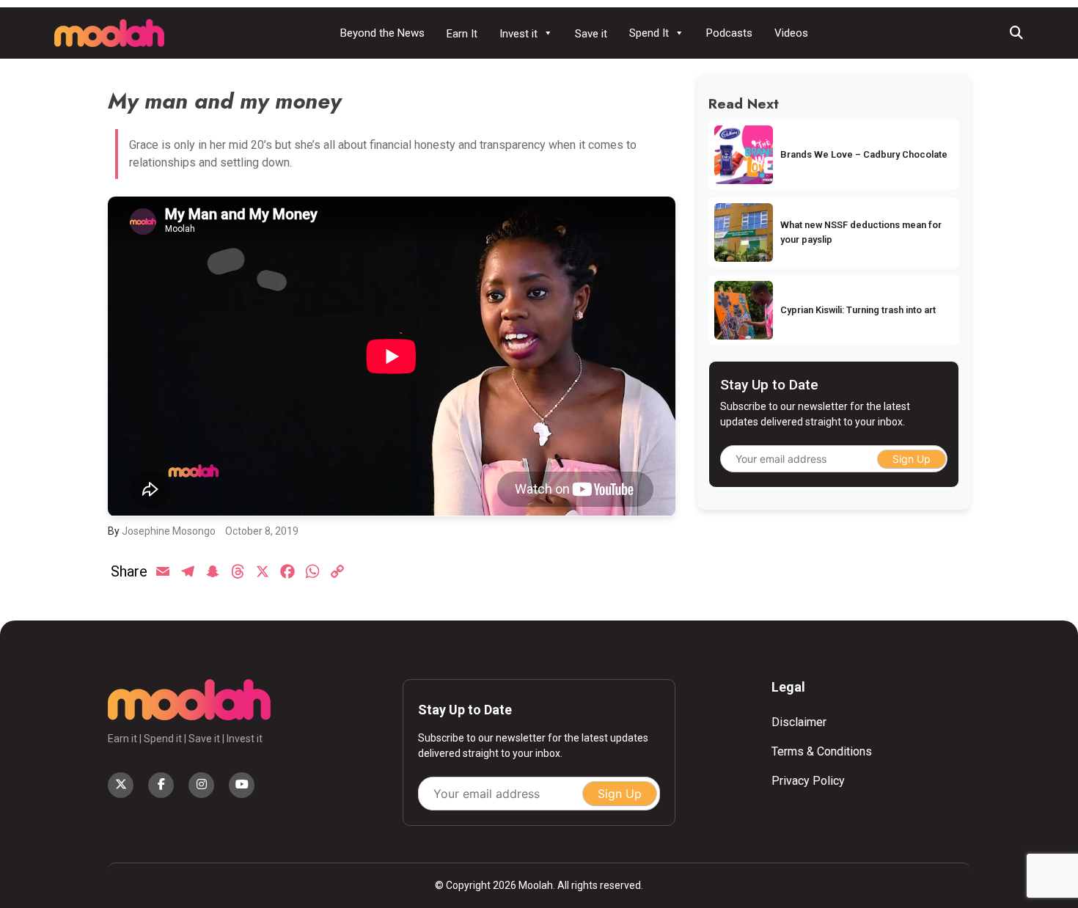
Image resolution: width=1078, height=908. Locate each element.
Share (129, 571)
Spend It (649, 33)
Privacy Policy (808, 781)
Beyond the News (382, 33)
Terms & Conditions (821, 751)
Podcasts (729, 33)
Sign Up (911, 459)
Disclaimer (798, 722)
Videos (791, 33)
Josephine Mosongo (169, 531)
